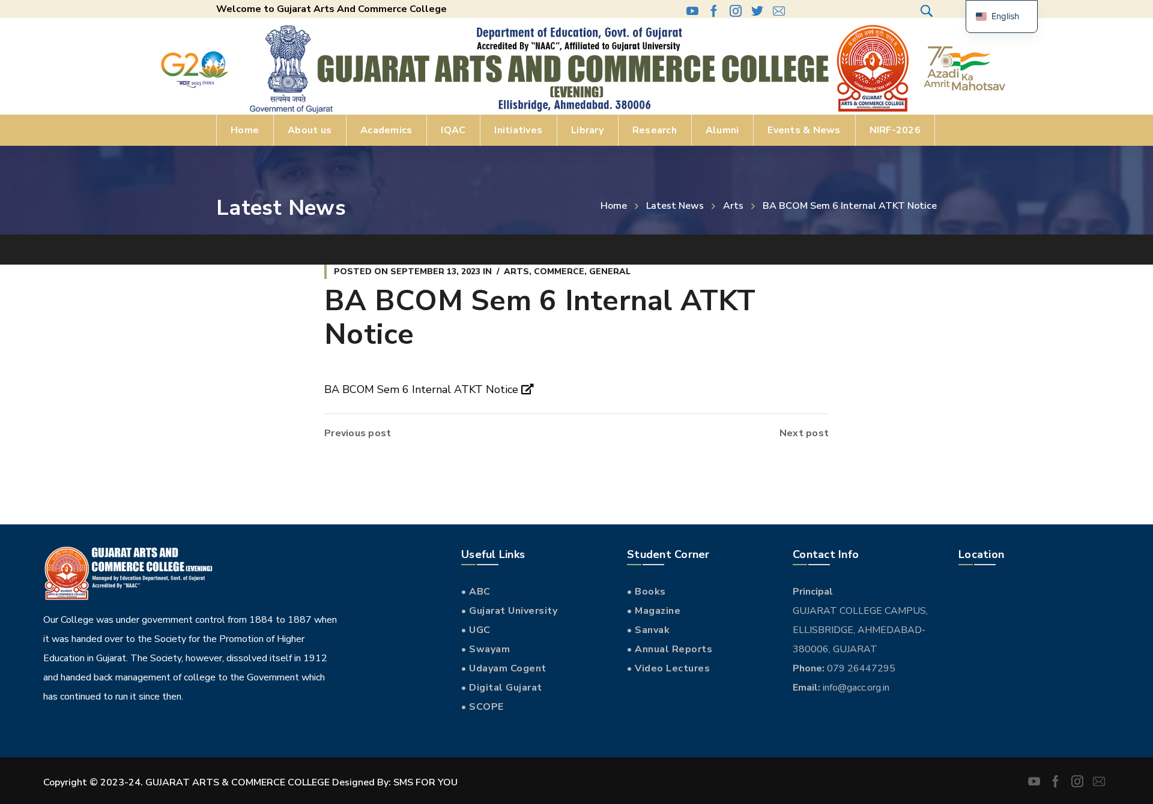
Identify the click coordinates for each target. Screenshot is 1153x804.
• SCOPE (482, 706)
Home (614, 205)
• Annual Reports (669, 649)
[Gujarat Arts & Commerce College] (576, 68)
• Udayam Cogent (503, 668)
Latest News (675, 205)
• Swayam (485, 649)
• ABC (476, 591)
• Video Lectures (668, 668)
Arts (733, 205)
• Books (646, 591)
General (610, 271)
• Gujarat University (509, 610)
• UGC (476, 630)
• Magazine (653, 610)
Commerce (559, 271)
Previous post (357, 433)
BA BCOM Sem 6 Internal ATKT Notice (422, 389)
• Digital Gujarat (501, 687)
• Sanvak (648, 630)
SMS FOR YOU (425, 782)
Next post (804, 433)
